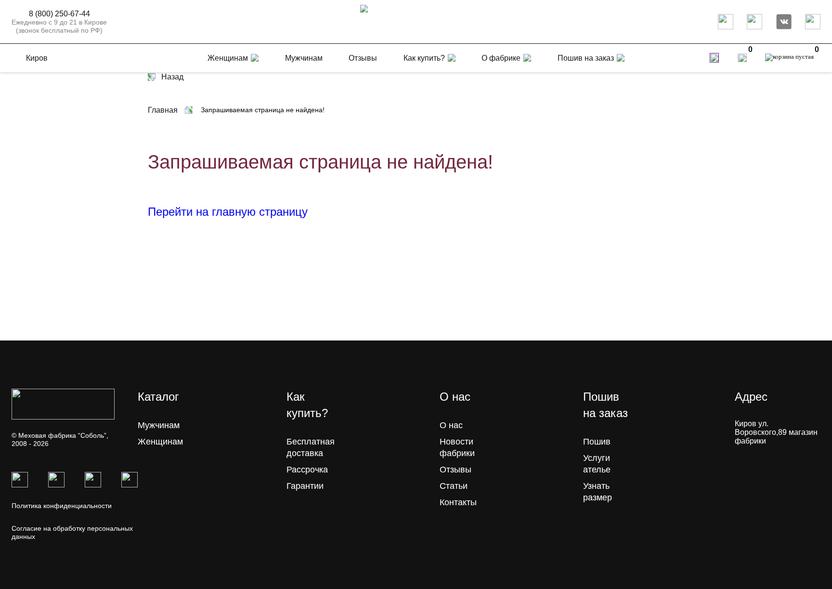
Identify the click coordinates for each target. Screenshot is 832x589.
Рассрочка (307, 469)
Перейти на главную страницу (228, 211)
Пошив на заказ (586, 58)
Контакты (458, 502)
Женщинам (160, 441)
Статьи (454, 486)
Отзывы (455, 469)
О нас (451, 425)
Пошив (597, 441)
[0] (742, 57)
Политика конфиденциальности (62, 506)
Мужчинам (159, 425)
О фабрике (500, 58)
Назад (172, 77)
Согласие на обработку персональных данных (72, 532)
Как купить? (424, 58)
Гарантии (305, 486)
